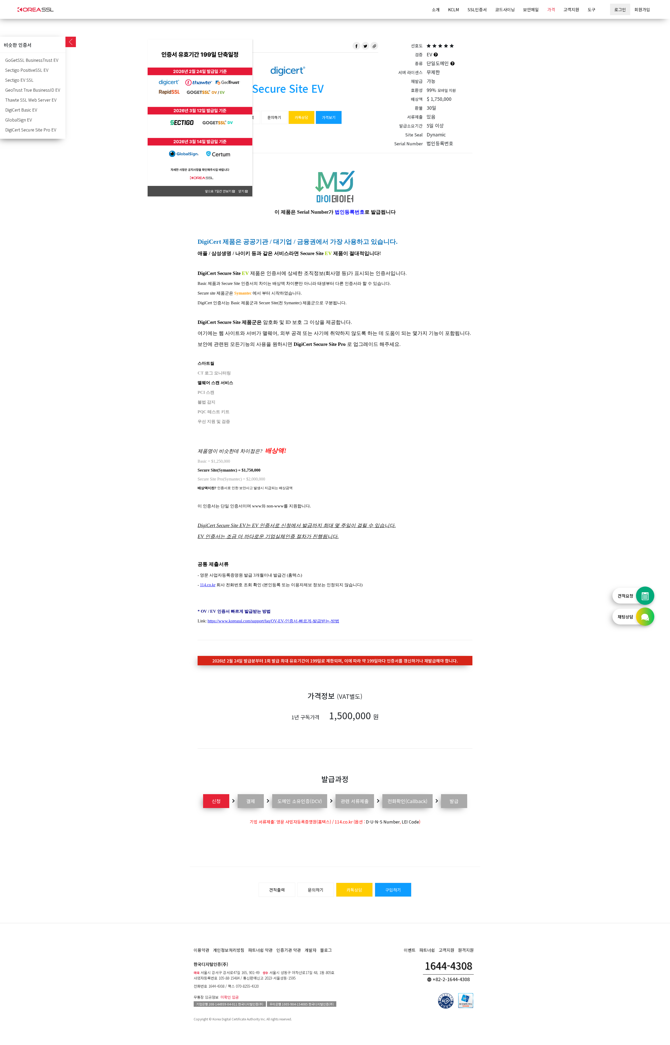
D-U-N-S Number (383, 822)
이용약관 (201, 950)
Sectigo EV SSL (19, 80)
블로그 (326, 950)
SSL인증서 (477, 9)
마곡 (196, 972)
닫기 (241, 191)
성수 (265, 972)
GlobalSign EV (18, 120)
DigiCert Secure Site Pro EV (30, 129)
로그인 (620, 9)
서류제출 (415, 117)
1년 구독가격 (305, 717)
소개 (436, 9)
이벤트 (410, 950)
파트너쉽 (427, 950)
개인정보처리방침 (228, 950)
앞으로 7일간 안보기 (218, 191)
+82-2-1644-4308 (451, 979)
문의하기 (274, 117)
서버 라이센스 (410, 72)
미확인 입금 (230, 997)
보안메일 (531, 9)
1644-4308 (216, 986)
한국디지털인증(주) (211, 964)
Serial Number (408, 143)
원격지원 (466, 950)
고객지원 (571, 9)
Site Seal (414, 134)
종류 (419, 63)
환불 (419, 108)
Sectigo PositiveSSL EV (26, 70)
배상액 (417, 99)
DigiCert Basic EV (21, 110)
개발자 (310, 950)
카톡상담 (301, 117)
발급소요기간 (411, 126)
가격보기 (329, 117)
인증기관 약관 (288, 950)
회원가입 (642, 9)
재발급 (417, 81)
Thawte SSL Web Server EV (31, 100)
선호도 (417, 45)
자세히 (242, 55)
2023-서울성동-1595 (280, 978)
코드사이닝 (505, 9)
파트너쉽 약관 (260, 950)
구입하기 (393, 890)
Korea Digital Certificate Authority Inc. (239, 1019)
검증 (419, 54)
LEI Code (410, 822)
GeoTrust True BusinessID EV (32, 90)
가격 (551, 9)
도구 (591, 9)
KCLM (453, 9)
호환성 (417, 90)
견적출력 (277, 890)
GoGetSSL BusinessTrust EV (31, 60)
